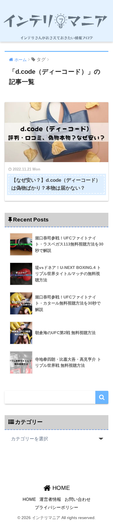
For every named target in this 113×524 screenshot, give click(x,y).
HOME (60, 488)
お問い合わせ (78, 499)
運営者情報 (50, 499)
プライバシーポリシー (56, 507)
